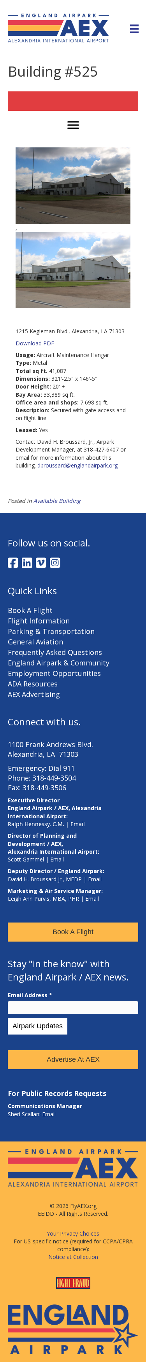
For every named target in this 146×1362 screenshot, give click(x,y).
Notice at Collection (73, 1256)
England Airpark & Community (58, 662)
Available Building (57, 500)
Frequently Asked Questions (55, 652)
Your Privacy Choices (73, 1233)
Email (77, 824)
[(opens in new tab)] (73, 1328)
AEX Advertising (34, 694)
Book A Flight (30, 610)
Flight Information (39, 620)
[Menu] (134, 28)
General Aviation (35, 641)
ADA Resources (33, 683)
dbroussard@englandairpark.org (77, 465)
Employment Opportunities (54, 673)
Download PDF (35, 343)
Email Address (30, 995)
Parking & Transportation (51, 631)
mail (58, 859)
